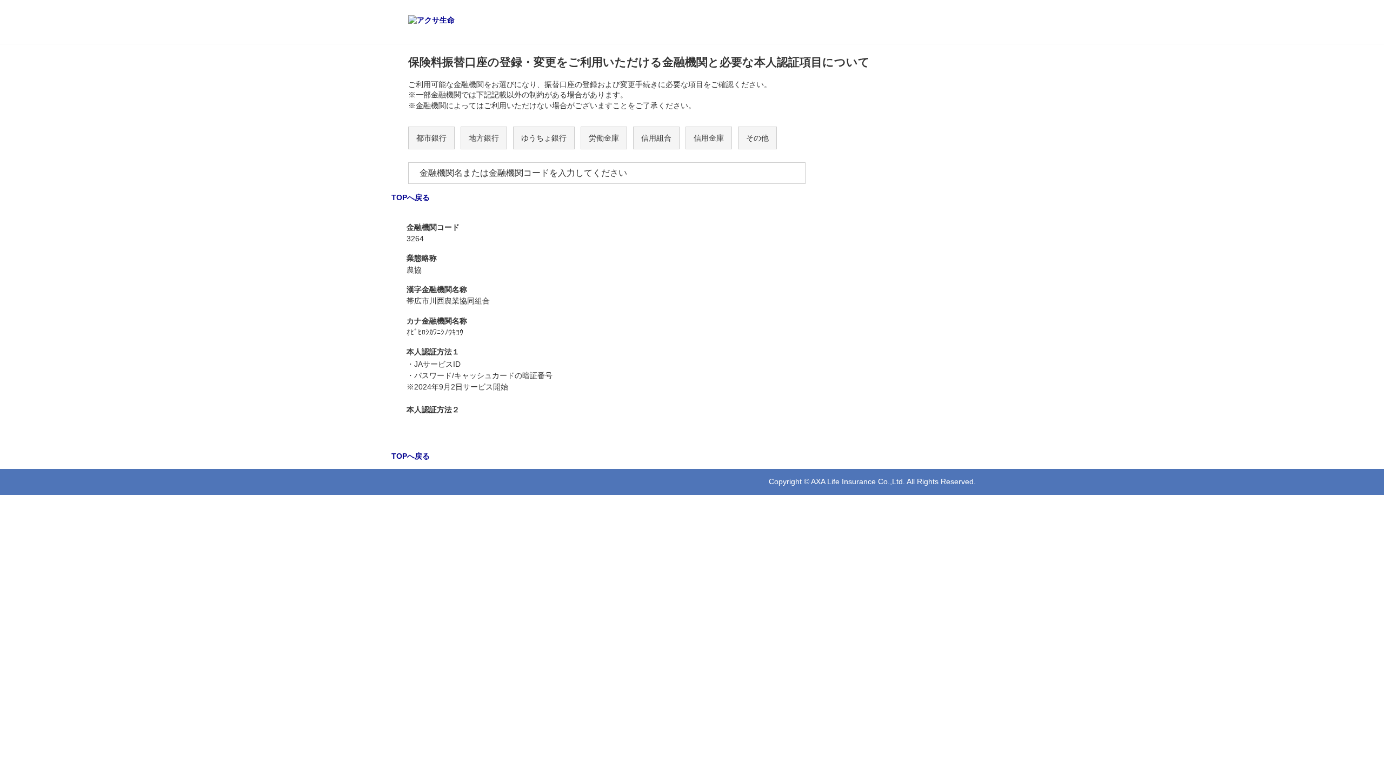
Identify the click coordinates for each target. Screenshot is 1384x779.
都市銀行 (431, 138)
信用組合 (656, 138)
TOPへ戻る (410, 197)
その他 (757, 138)
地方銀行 (484, 138)
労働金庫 (604, 138)
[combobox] (607, 173)
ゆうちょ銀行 (544, 138)
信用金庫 (709, 138)
